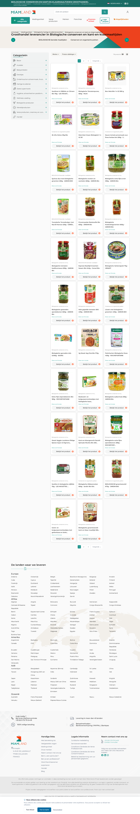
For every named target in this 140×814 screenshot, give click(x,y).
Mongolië (112, 682)
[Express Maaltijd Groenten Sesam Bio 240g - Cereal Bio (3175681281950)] (90, 250)
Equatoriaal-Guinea (37, 612)
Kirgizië (112, 678)
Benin (13, 612)
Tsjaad (33, 605)
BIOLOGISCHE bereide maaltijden (53, 40)
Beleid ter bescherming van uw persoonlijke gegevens (83, 758)
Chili (32, 643)
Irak (110, 672)
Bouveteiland (94, 640)
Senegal (73, 625)
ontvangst (15, 32)
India (52, 672)
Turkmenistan (95, 688)
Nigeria (13, 625)
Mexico (52, 653)
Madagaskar (74, 618)
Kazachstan (35, 678)
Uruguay (112, 660)
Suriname (53, 660)
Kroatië (111, 577)
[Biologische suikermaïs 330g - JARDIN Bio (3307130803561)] (116, 381)
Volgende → (96, 61)
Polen (92, 590)
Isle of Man (93, 631)
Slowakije (34, 593)
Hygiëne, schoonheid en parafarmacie (30, 93)
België (52, 577)
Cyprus (33, 580)
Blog (43, 771)
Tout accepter (44, 810)
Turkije (72, 688)
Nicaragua (113, 653)
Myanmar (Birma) (56, 668)
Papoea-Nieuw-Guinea (58, 700)
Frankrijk (14, 583)
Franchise (78, 19)
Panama (14, 656)
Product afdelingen (69, 54)
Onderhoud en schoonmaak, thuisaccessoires (30, 79)
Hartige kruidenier (24, 84)
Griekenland (54, 583)
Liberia (52, 618)
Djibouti (112, 612)
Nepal (13, 685)
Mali (110, 618)
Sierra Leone (94, 625)
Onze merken (46, 750)
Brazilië (111, 640)
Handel (19, 117)
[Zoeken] (105, 11)
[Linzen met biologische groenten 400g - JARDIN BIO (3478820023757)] (116, 294)
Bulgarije (93, 577)
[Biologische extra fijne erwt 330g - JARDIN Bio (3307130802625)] (116, 163)
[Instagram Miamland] (128, 3)
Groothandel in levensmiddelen (22, 4)
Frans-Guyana (94, 612)
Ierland (111, 583)
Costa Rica (74, 643)
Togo (13, 631)
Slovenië (53, 593)
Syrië (111, 628)
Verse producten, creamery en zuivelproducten (30, 112)
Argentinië (15, 640)
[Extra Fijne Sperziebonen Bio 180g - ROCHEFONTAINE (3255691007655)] (63, 381)
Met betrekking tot (48, 740)
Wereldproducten (23, 107)
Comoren (53, 605)
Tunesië (33, 631)
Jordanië (53, 678)
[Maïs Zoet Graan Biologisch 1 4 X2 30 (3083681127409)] (90, 119)
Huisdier (20, 65)
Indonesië (73, 672)
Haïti (91, 650)
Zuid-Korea (74, 678)
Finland (112, 580)
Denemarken (74, 580)
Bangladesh (35, 668)
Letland (33, 586)
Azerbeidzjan (15, 668)
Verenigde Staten (96, 660)
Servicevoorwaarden (79, 744)
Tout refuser (30, 810)
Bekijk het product (63, 102)
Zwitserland (113, 593)
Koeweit (92, 678)
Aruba (92, 653)
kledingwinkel (26, 32)
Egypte (72, 631)
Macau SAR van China (58, 682)
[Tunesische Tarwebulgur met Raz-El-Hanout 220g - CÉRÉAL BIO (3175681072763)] (63, 206)
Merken (56, 54)
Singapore (93, 685)
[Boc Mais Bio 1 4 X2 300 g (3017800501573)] (116, 75)
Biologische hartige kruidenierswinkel (48, 32)
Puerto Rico (74, 656)
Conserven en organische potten (84, 40)
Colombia (53, 643)
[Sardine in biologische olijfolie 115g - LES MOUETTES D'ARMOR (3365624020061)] (63, 468)
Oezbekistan (113, 688)
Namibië (93, 621)
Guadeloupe (35, 650)
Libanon (33, 682)
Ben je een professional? (50, 759)
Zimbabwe (34, 628)
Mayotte (73, 605)
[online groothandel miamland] (23, 12)
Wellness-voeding (23, 98)
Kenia (13, 618)
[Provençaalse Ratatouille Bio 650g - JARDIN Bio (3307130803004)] (90, 206)
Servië (72, 596)
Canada (14, 643)
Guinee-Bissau (36, 625)
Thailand (34, 688)
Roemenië (14, 593)
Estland (92, 580)
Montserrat (74, 653)
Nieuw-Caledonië (115, 697)
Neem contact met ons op (51, 753)
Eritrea (72, 612)
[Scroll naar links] (13, 40)
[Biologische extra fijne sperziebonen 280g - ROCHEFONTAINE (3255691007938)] (116, 424)
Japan (13, 678)
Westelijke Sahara (56, 628)
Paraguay (34, 656)
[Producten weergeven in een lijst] (127, 54)
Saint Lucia (113, 656)
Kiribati (53, 697)
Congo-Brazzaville (96, 605)
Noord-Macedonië (37, 596)
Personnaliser (57, 810)
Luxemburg (94, 586)
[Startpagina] (19, 740)
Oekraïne (14, 596)
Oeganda (53, 631)
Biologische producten (25, 103)
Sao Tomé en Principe (38, 660)
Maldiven (93, 682)
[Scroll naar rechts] (127, 40)
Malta (111, 586)
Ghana (52, 615)
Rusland (73, 685)
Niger (111, 621)
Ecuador (14, 650)
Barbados (34, 640)
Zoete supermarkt (24, 89)
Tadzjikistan (15, 688)
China (111, 668)
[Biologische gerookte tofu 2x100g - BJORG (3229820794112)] (63, 337)
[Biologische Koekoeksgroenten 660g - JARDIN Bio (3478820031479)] (116, 206)
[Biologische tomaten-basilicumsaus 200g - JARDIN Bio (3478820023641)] (63, 250)
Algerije (14, 602)
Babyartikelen (22, 70)
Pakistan (34, 685)
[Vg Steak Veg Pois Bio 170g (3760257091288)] (90, 337)
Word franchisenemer (49, 762)
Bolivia (72, 640)
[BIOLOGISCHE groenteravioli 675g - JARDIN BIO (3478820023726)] (116, 468)
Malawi (92, 618)
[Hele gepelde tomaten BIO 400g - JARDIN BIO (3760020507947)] (90, 294)
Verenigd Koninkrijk (57, 596)
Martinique (35, 653)
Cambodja (73, 668)
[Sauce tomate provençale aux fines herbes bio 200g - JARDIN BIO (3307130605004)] (116, 119)
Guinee (92, 615)
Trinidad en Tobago (77, 660)
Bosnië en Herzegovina (78, 577)
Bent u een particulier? (50, 756)
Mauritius (34, 621)
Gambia (33, 615)
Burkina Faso (16, 634)
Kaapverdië (113, 602)
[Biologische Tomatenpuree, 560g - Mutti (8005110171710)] (90, 75)
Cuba (13, 580)
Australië (14, 697)
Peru (52, 656)
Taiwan (13, 672)
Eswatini (93, 628)
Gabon (13, 615)
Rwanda (53, 625)
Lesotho (33, 618)
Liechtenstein (55, 586)
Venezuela (14, 663)
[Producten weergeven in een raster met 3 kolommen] (122, 54)
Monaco (14, 590)
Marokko (53, 621)
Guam (72, 697)
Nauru (92, 697)
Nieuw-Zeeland (36, 700)
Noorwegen (74, 590)
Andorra (14, 577)
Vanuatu (14, 700)
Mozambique (74, 621)
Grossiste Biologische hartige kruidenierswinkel (66, 4)
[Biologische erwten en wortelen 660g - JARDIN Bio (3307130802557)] (90, 163)
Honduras (112, 650)
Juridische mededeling (80, 740)
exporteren (45, 765)
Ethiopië (53, 612)
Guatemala (54, 650)
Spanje (72, 593)
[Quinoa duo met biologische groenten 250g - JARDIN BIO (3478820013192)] (63, 163)
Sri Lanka (93, 668)
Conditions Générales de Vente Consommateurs (83, 753)
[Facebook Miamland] (102, 755)
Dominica (93, 643)
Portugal (112, 590)
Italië (13, 586)
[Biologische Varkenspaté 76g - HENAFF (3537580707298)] (116, 250)
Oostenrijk (34, 577)
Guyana (72, 650)
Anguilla (93, 656)
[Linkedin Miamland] (126, 3)
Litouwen (73, 586)
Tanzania (112, 631)
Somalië (112, 625)
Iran (91, 672)
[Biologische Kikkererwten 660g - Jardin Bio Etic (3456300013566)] (90, 468)
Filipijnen (53, 685)
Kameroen (93, 602)
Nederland (54, 590)
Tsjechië (53, 580)
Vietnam (112, 685)
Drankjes (20, 75)
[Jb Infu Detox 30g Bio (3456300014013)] (63, 119)
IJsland (92, 583)
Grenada (73, 615)
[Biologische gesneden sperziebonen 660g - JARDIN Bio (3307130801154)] (63, 294)
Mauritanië (15, 621)
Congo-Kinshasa (115, 605)
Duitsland (34, 583)
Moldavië (34, 590)
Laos (12, 682)
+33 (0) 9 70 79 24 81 (111, 740)
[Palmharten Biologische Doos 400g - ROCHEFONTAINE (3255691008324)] (116, 337)
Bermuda (53, 640)
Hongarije (73, 583)
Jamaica (14, 653)
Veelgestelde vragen (49, 744)
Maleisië (73, 682)
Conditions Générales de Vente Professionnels (83, 748)
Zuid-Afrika (15, 628)
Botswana (54, 602)
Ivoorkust (112, 615)
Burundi (73, 602)
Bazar (19, 60)
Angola (33, 602)
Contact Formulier (111, 742)
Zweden (92, 593)
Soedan (72, 628)
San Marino (15, 660)
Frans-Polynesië (36, 697)
